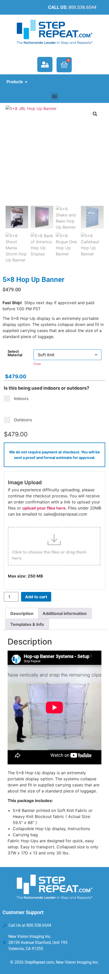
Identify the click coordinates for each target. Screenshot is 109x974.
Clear (37, 364)
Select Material (15, 353)
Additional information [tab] (65, 613)
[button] (54, 96)
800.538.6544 (82, 7)
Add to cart (36, 596)
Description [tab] (21, 613)
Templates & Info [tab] (27, 624)
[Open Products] (26, 82)
